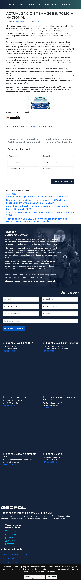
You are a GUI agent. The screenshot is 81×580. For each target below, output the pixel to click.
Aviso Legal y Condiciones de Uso (15, 554)
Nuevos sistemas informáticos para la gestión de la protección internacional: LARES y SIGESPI (35, 201)
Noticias (66, 4)
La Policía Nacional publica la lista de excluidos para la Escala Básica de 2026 (37, 207)
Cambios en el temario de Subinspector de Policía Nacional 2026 (40, 214)
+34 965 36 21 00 (49, 408)
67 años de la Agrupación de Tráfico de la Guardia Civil (37, 196)
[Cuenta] (76, 4)
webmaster (38, 21)
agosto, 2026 (11, 194)
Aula (46, 4)
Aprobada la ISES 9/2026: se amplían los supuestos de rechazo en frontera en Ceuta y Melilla (36, 220)
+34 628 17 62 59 (9, 464)
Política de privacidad (11, 558)
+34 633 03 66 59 (49, 351)
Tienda (55, 4)
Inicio (12, 4)
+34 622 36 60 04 (50, 462)
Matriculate (34, 4)
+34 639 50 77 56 (9, 351)
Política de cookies (10, 563)
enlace (52, 126)
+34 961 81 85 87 (9, 405)
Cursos (21, 4)
